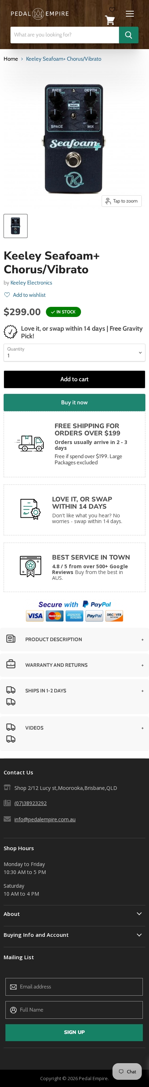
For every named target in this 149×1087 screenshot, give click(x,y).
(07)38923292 (30, 803)
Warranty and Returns (56, 665)
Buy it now (74, 402)
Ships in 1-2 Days (45, 690)
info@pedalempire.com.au (45, 819)
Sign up (74, 1032)
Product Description (53, 639)
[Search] (129, 35)
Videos (34, 728)
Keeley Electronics (31, 282)
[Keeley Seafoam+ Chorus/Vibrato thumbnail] (15, 226)
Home (11, 59)
